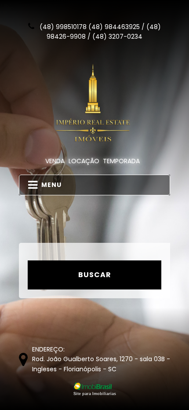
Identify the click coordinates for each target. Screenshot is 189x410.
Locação (84, 161)
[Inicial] (94, 103)
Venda (55, 161)
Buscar (94, 275)
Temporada (121, 161)
